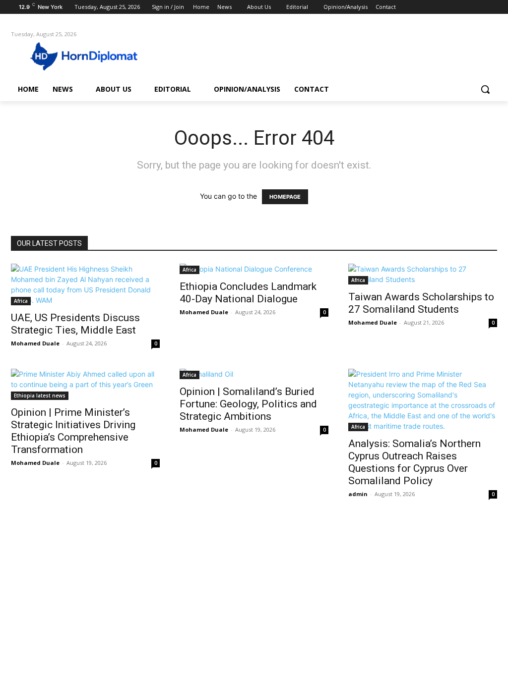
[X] (464, 7)
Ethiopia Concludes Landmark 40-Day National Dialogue (248, 293)
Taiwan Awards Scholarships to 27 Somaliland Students (421, 303)
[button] (485, 89)
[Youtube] (491, 7)
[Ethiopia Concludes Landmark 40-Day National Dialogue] (254, 269)
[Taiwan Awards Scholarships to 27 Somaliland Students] (422, 274)
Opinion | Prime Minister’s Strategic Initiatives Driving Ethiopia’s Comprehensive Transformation (73, 430)
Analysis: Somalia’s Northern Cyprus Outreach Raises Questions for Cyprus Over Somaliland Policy (414, 462)
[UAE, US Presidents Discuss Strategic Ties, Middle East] (85, 284)
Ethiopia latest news (39, 395)
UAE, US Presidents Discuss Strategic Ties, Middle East (75, 324)
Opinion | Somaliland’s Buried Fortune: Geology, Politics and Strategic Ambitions (248, 404)
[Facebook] (436, 7)
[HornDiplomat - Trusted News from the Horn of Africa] (69, 55)
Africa (21, 300)
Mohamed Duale (35, 343)
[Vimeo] (477, 7)
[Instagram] (450, 7)
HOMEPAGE (285, 196)
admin (358, 494)
